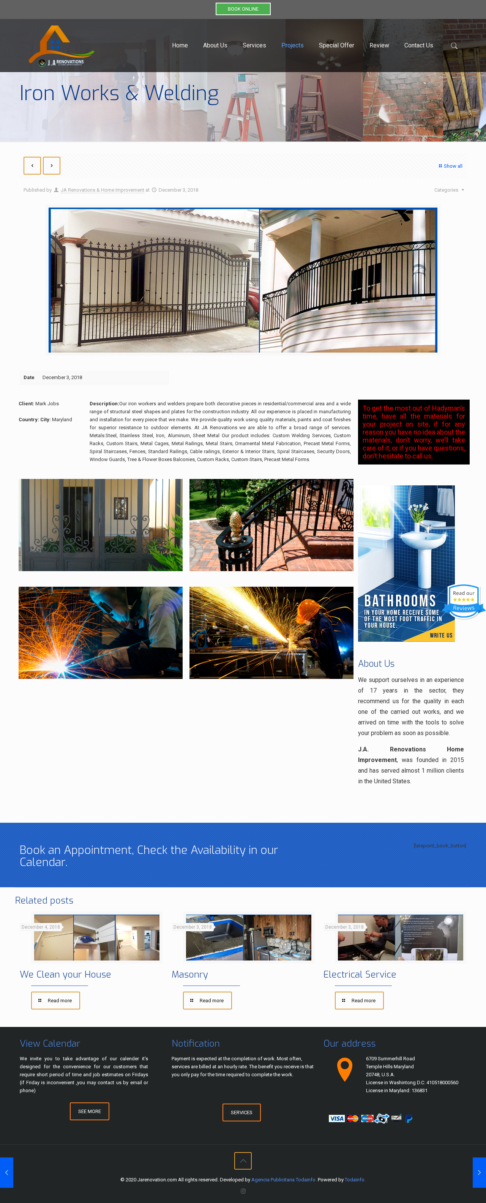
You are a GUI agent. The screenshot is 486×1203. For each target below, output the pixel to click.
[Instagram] (243, 1191)
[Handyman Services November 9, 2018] (479, 1172)
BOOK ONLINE (243, 9)
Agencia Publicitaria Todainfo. (284, 1180)
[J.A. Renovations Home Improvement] (61, 45)
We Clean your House (65, 974)
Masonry (190, 974)
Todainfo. (355, 1180)
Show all (453, 166)
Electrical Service (359, 974)
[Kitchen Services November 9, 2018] (6, 1172)
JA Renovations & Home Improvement (102, 190)
